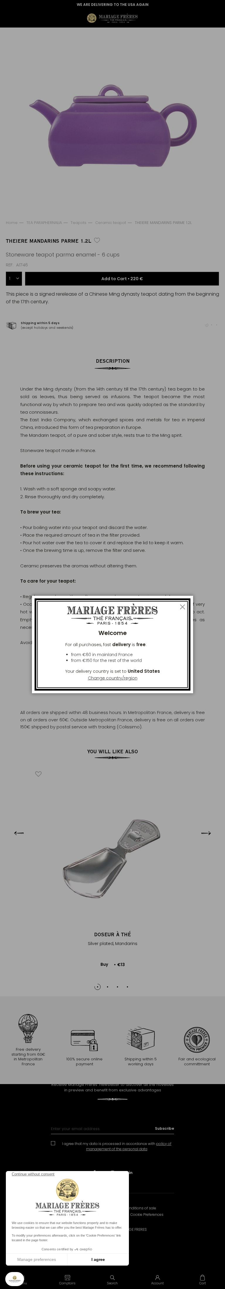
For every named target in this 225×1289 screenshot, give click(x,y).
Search (112, 1283)
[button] (67, 1279)
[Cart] (202, 1279)
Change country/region (112, 678)
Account (157, 1283)
